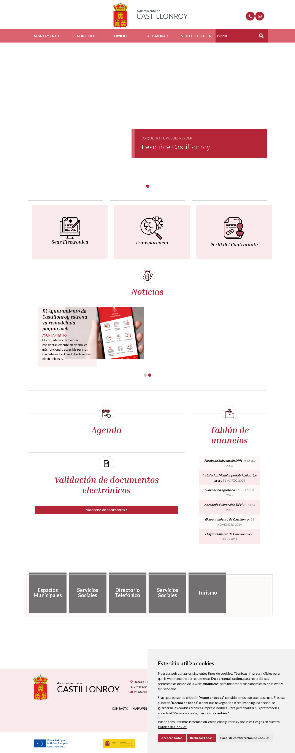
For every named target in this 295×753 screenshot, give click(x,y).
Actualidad (157, 36)
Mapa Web (140, 708)
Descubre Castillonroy (175, 147)
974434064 (140, 686)
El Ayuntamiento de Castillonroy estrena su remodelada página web (64, 319)
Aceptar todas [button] (171, 738)
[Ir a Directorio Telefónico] (250, 16)
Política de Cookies (172, 727)
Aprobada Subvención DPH (223, 460)
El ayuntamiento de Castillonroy (227, 519)
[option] (48, 593)
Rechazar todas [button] (201, 738)
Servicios (120, 36)
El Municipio (83, 36)
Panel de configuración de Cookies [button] (245, 738)
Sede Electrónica (196, 36)
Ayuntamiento (46, 36)
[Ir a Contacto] (259, 16)
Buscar (259, 37)
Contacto (120, 708)
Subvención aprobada (220, 490)
